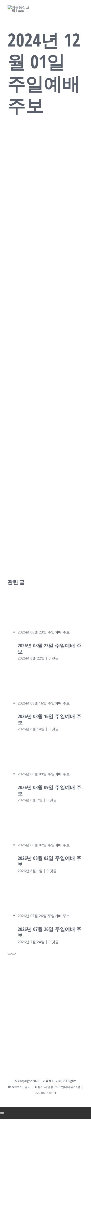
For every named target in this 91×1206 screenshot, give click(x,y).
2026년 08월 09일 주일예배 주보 (44, 773)
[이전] (10, 953)
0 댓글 (54, 658)
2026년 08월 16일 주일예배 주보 (44, 703)
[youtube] (51, 8)
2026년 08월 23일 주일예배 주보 (44, 632)
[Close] (2, 1113)
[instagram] (39, 8)
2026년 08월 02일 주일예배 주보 (44, 845)
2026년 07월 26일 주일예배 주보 (44, 915)
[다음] (14, 953)
